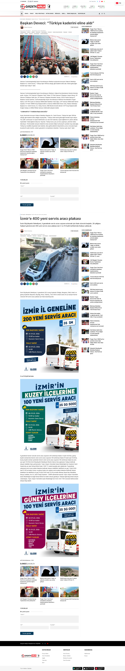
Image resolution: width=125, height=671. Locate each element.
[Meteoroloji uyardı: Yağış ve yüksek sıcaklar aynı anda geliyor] (49, 142)
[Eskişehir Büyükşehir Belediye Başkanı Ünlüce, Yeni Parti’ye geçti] (85, 148)
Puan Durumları (66, 660)
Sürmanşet (36, 33)
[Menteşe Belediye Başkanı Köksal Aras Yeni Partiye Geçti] (85, 106)
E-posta (52, 196)
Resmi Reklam (81, 13)
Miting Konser (49, 13)
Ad (22, 196)
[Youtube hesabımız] (102, 1)
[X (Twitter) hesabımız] (97, 1)
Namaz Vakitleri (67, 655)
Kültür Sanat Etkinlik (57, 32)
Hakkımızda (87, 653)
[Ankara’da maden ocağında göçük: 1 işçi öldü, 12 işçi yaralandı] (85, 113)
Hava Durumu (66, 653)
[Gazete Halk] (35, 9)
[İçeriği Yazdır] (36, 76)
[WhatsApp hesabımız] (104, 1)
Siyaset (32, 13)
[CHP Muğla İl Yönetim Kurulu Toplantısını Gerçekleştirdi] (29, 163)
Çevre (28, 32)
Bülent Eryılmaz (28, 27)
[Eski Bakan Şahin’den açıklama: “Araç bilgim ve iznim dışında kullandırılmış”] (85, 130)
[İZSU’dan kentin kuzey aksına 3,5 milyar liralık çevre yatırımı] (85, 89)
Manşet (65, 32)
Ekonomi (38, 32)
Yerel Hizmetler (44, 33)
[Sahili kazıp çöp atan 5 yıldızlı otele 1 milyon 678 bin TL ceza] (69, 142)
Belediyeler (23, 32)
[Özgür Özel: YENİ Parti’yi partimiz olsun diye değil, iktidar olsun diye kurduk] (85, 139)
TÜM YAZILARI (74, 27)
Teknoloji (44, 660)
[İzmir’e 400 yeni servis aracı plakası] (85, 83)
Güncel (26, 13)
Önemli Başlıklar (71, 13)
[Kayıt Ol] (99, 13)
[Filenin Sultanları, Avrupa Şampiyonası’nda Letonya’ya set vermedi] (85, 120)
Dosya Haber (45, 653)
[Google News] (74, 77)
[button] (22, 13)
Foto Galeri (44, 32)
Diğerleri (57, 13)
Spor (43, 662)
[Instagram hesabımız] (99, 1)
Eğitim (33, 32)
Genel (63, 13)
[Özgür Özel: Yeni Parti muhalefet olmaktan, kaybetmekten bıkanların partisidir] (49, 163)
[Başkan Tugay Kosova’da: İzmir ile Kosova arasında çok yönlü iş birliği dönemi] (85, 96)
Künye (85, 655)
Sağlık (26, 33)
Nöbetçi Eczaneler (67, 658)
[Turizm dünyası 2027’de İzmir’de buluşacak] (69, 163)
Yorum (22, 186)
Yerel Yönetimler (39, 13)
